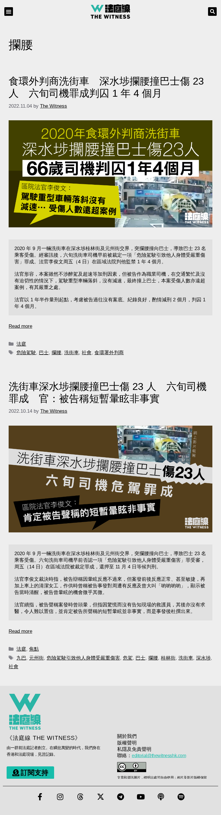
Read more (20, 326)
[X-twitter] (100, 797)
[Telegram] (120, 797)
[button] (8, 11)
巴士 (44, 352)
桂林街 (168, 658)
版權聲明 (127, 743)
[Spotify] (181, 797)
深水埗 (203, 658)
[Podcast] (161, 797)
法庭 (21, 344)
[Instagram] (60, 797)
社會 (87, 352)
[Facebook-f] (40, 797)
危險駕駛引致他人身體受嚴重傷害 (83, 658)
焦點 (34, 649)
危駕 (128, 658)
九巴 (21, 658)
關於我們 (127, 736)
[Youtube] (141, 797)
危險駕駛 (26, 352)
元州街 (36, 658)
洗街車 (71, 352)
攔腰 (56, 352)
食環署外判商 (109, 352)
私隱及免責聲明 (134, 749)
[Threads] (80, 797)
